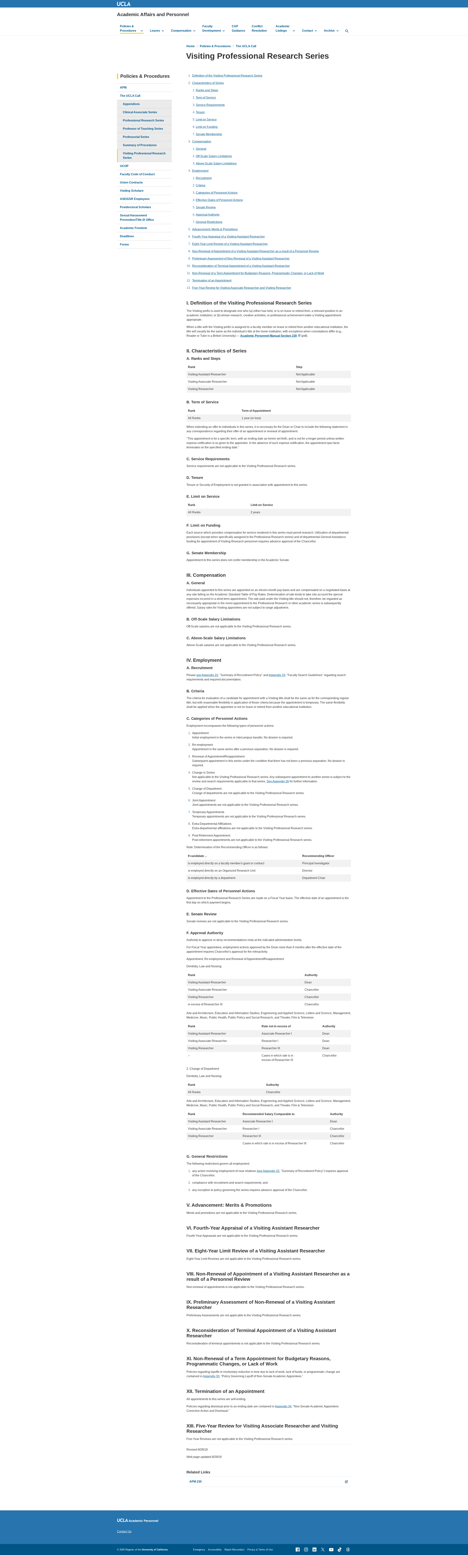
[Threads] (348, 1549)
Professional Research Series (143, 120)
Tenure (200, 112)
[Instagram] (306, 1549)
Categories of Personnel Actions (216, 192)
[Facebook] (298, 1549)
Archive (329, 30)
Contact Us (124, 1531)
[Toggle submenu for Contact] (315, 30)
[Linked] (314, 1549)
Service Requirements (210, 104)
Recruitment (204, 178)
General (201, 148)
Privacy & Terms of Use (260, 1549)
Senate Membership (209, 134)
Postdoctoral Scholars (135, 207)
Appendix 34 (283, 1406)
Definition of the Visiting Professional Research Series (227, 75)
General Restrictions (209, 222)
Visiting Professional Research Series (144, 155)
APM (123, 87)
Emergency (199, 1549)
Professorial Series (136, 136)
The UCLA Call (246, 46)
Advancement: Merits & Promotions (215, 229)
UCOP (124, 166)
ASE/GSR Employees (135, 198)
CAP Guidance (238, 28)
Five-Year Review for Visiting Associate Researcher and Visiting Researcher (241, 287)
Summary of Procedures (140, 145)
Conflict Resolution (259, 28)
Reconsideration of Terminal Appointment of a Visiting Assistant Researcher (241, 265)
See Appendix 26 (278, 781)
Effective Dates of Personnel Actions (219, 200)
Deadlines (127, 236)
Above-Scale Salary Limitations (216, 163)
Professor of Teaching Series (143, 128)
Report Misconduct (234, 1549)
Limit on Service (206, 119)
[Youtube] (331, 1549)
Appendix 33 (211, 1376)
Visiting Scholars (132, 190)
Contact (307, 30)
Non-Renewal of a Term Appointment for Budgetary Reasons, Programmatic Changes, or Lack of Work (258, 273)
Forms (124, 244)
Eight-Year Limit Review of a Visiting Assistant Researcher (230, 243)
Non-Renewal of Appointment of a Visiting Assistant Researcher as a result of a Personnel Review (255, 251)
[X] (323, 1549)
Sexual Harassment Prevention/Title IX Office (137, 217)
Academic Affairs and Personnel (153, 14)
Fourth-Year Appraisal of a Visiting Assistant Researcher (228, 236)
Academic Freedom (133, 228)
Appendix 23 (277, 675)
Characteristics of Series (208, 83)
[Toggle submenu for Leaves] (162, 30)
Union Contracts (131, 182)
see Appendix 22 (207, 675)
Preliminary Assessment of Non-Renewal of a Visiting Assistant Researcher (241, 258)
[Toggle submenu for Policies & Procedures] (141, 30)
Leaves (155, 30)
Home (190, 46)
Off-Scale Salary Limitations (214, 156)
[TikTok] (340, 1549)
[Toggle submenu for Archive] (337, 30)
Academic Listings (283, 28)
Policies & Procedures (128, 28)
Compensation (181, 30)
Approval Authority (208, 214)
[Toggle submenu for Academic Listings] (294, 30)
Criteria (200, 185)
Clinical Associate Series (140, 112)
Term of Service (206, 97)
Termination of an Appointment (211, 280)
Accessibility (215, 1549)
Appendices (131, 104)
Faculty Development (211, 28)
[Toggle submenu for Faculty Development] (223, 30)
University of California (155, 1549)
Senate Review (206, 207)
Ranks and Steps (207, 90)
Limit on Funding (207, 126)
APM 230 (195, 1481)
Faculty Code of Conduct (137, 174)
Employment (200, 170)
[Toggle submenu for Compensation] (194, 30)
